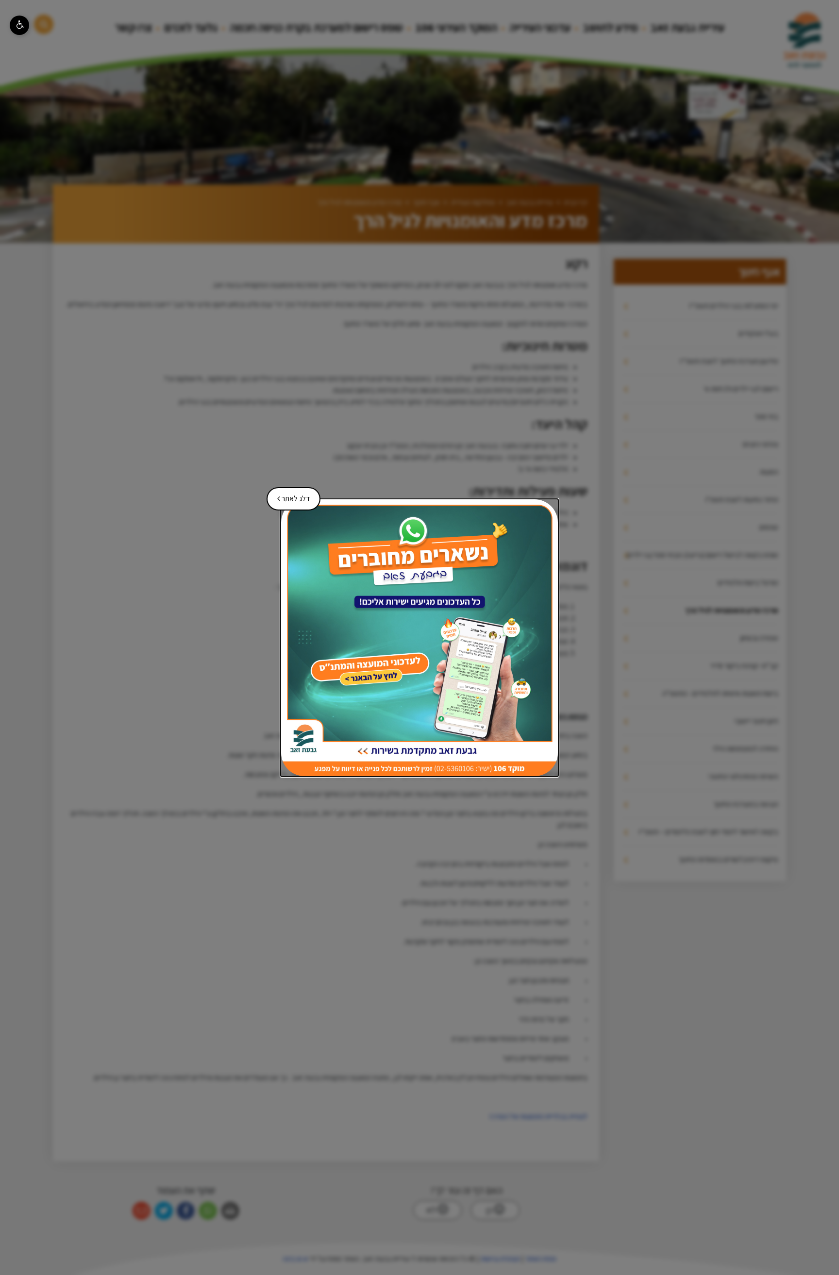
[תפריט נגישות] (19, 25)
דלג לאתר (290, 495)
